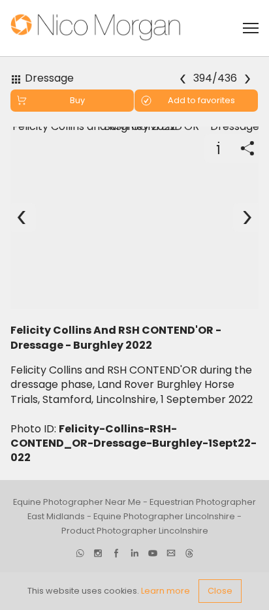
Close (220, 590)
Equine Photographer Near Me (77, 501)
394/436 (216, 78)
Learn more (165, 590)
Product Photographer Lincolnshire (134, 530)
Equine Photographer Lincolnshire (164, 516)
